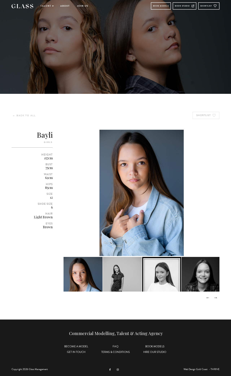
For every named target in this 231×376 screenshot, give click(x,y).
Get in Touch (76, 352)
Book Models (161, 6)
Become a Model (76, 346)
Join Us (82, 6)
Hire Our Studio (154, 352)
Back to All (24, 115)
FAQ (115, 346)
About (65, 6)
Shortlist (206, 6)
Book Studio (182, 6)
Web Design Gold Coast (196, 369)
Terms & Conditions (115, 352)
